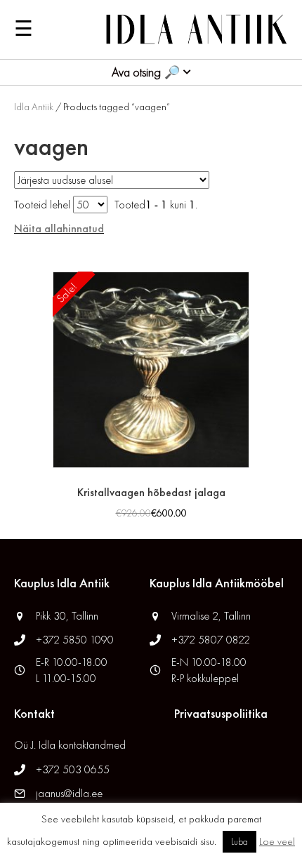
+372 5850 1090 (76, 639)
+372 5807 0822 (210, 639)
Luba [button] (239, 842)
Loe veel (277, 841)
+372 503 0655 (73, 769)
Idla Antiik (33, 106)
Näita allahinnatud (59, 228)
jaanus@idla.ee (69, 793)
